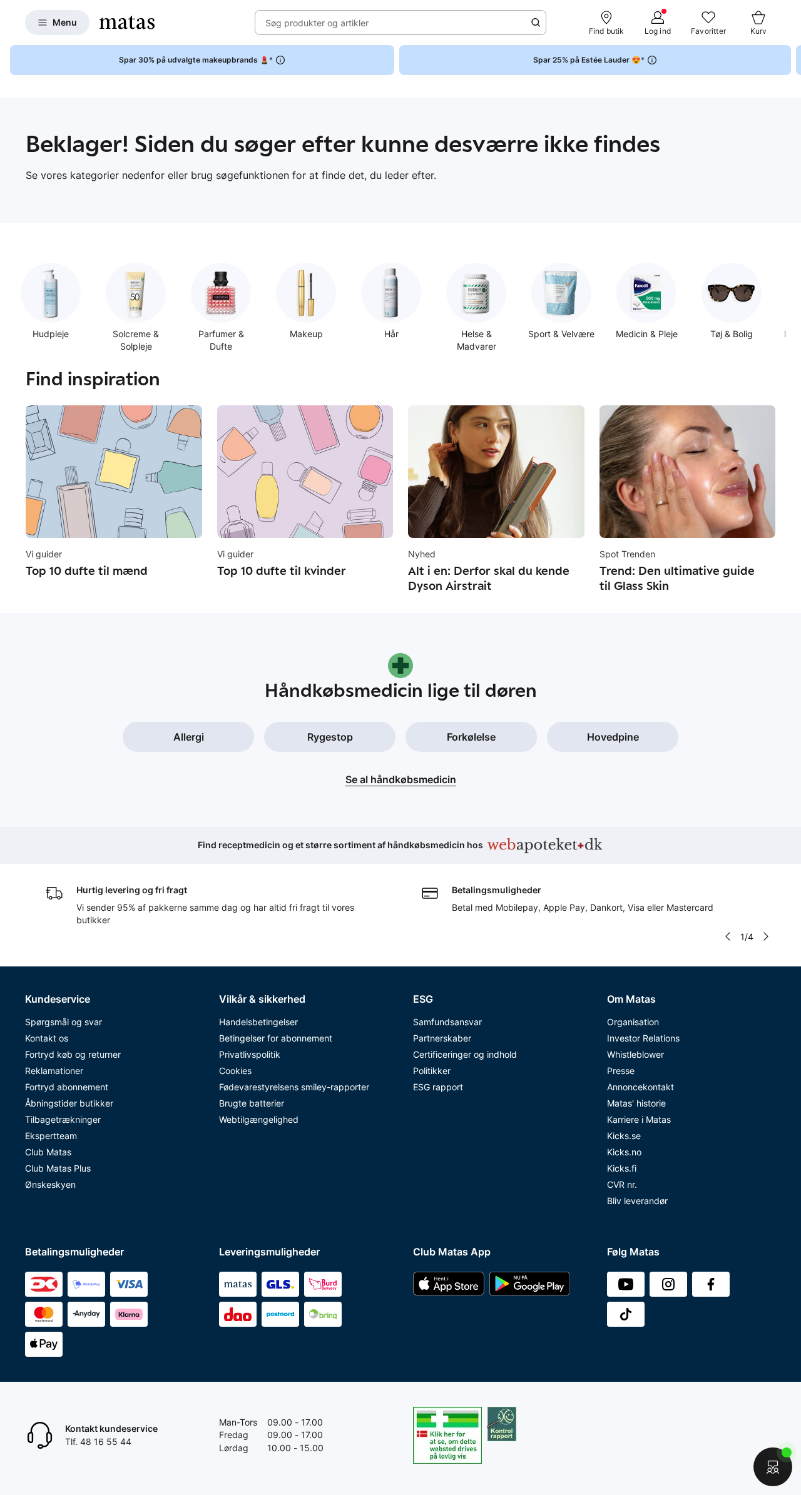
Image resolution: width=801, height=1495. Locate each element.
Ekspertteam (51, 1135)
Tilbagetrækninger (63, 1119)
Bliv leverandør (637, 1200)
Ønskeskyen (50, 1184)
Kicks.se (624, 1135)
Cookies (235, 1070)
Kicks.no (624, 1152)
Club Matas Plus (58, 1168)
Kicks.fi (621, 1168)
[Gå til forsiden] (127, 22)
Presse (621, 1070)
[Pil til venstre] (728, 936)
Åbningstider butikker (69, 1103)
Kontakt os (46, 1038)
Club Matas (48, 1152)
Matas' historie (636, 1103)
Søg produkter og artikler (317, 23)
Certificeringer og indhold (465, 1054)
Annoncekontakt (640, 1087)
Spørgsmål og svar (63, 1021)
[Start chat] (772, 1466)
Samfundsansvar (447, 1021)
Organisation (633, 1021)
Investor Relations (643, 1038)
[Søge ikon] (536, 23)
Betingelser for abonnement (275, 1038)
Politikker (432, 1070)
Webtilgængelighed (258, 1119)
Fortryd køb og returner (73, 1054)
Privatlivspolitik (249, 1054)
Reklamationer (54, 1070)
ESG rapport (438, 1087)
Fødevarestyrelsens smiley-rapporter (294, 1087)
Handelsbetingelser (258, 1021)
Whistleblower (635, 1054)
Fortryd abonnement (66, 1087)
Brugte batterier (251, 1103)
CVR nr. (622, 1184)
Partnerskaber (442, 1038)
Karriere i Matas (639, 1119)
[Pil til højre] (791, 60)
